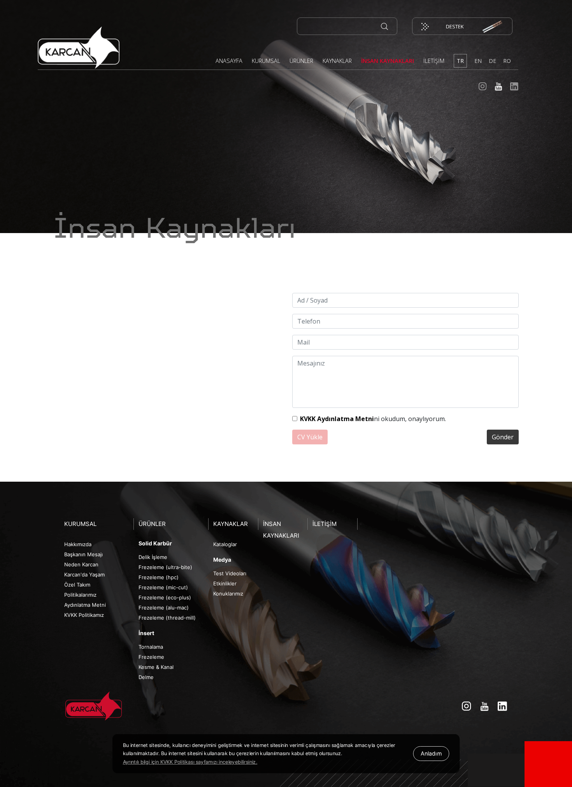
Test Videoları (229, 573)
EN (478, 60)
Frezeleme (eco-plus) (165, 597)
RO (507, 60)
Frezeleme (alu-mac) (164, 607)
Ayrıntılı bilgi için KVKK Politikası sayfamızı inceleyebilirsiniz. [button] (190, 762)
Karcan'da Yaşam (84, 574)
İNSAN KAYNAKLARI (387, 60)
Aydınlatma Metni (85, 605)
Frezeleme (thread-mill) (167, 618)
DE (492, 60)
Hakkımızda (77, 544)
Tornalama (151, 647)
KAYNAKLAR (337, 60)
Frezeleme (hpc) (159, 577)
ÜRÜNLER (301, 60)
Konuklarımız (228, 593)
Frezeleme (151, 657)
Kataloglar (225, 544)
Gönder (503, 437)
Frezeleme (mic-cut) (163, 587)
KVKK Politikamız (84, 615)
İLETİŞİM (433, 60)
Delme (146, 677)
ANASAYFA (229, 60)
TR (460, 60)
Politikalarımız (80, 595)
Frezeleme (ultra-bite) (165, 567)
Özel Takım (77, 585)
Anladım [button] (431, 753)
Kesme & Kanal (156, 667)
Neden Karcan (81, 564)
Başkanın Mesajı (83, 554)
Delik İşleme (153, 557)
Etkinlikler (225, 583)
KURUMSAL (266, 60)
